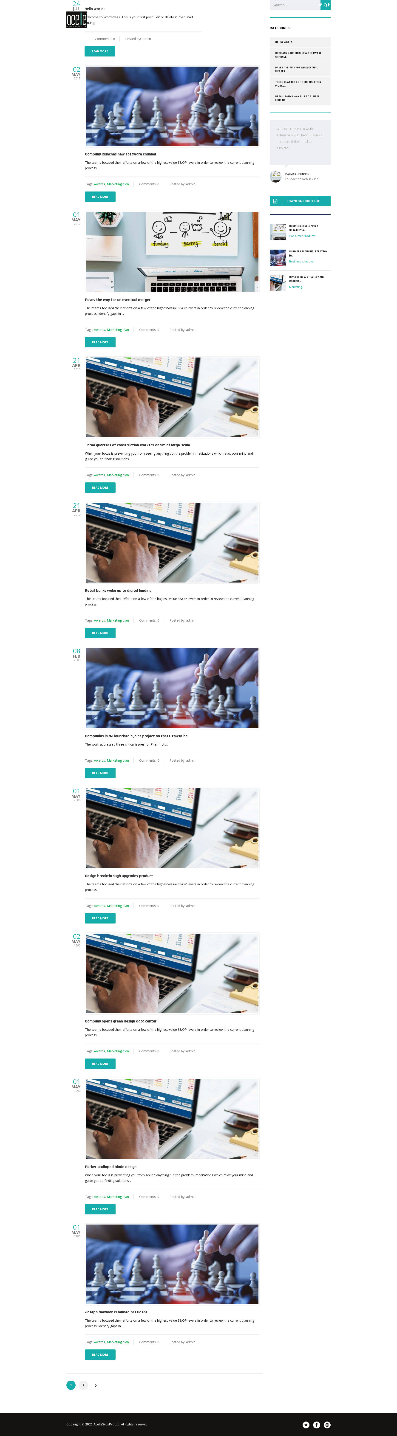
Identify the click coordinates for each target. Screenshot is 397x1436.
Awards (99, 184)
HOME (195, 19)
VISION (268, 19)
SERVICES (293, 19)
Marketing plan (118, 184)
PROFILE (244, 19)
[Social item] (320, 4)
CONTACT (320, 19)
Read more (100, 51)
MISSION (218, 19)
